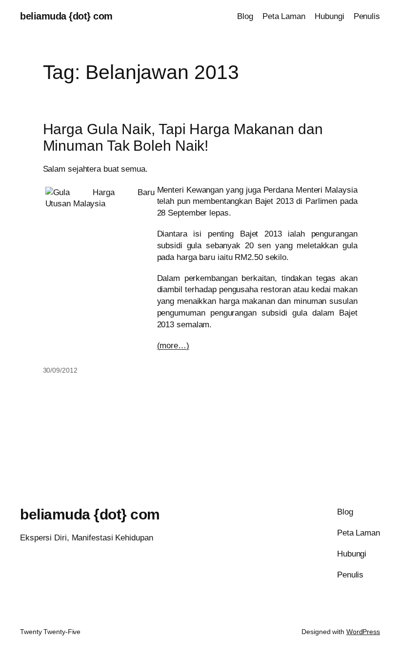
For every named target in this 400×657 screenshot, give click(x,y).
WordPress (363, 632)
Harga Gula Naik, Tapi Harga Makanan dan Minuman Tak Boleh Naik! (183, 137)
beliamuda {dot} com (66, 16)
